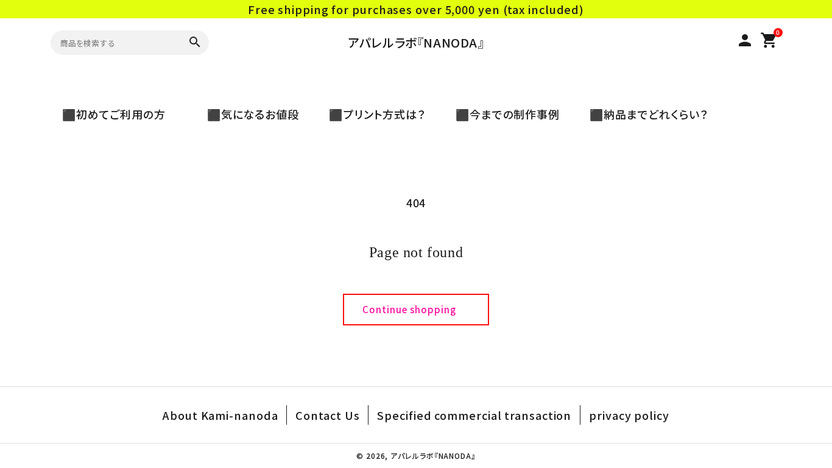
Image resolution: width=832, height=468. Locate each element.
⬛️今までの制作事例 (502, 114)
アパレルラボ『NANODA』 (416, 42)
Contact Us (327, 415)
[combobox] (114, 42)
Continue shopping (409, 309)
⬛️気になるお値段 (247, 114)
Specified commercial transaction (474, 415)
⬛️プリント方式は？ (371, 114)
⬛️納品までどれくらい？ (643, 114)
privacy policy (629, 415)
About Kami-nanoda (220, 415)
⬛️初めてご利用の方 (119, 114)
